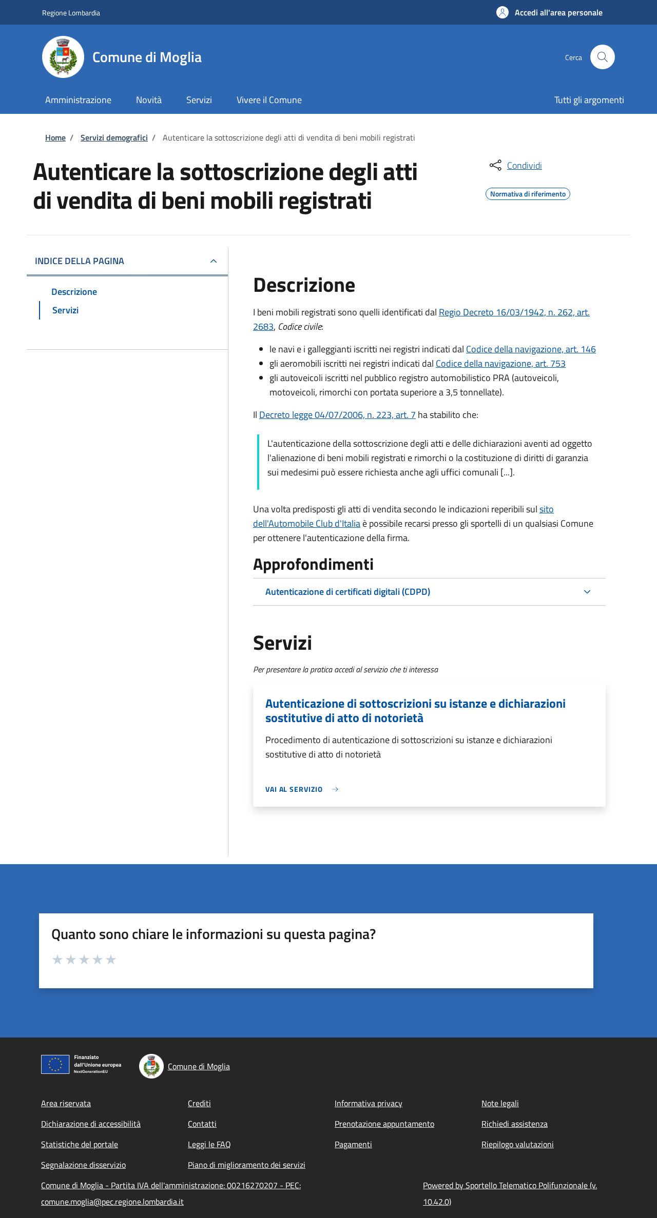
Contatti (202, 1123)
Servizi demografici (114, 137)
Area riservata (66, 1103)
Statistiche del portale (79, 1144)
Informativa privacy (368, 1103)
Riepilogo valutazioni (517, 1144)
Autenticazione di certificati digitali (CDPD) (347, 591)
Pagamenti (353, 1144)
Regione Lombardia (71, 12)
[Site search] (602, 57)
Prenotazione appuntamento (384, 1123)
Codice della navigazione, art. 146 (531, 349)
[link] (304, 789)
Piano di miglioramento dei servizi (246, 1165)
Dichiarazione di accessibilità (91, 1123)
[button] (549, 12)
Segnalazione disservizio (83, 1165)
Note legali (500, 1103)
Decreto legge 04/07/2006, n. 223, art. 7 (337, 415)
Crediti (199, 1103)
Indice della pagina (79, 261)
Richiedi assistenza (514, 1123)
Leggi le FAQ (209, 1144)
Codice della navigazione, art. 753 (501, 363)
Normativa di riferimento (528, 192)
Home (55, 137)
